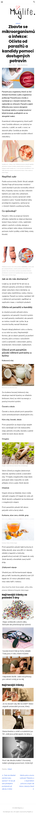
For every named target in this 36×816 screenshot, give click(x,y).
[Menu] (2, 2)
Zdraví (18, 23)
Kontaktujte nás (8, 812)
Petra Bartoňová (22, 65)
